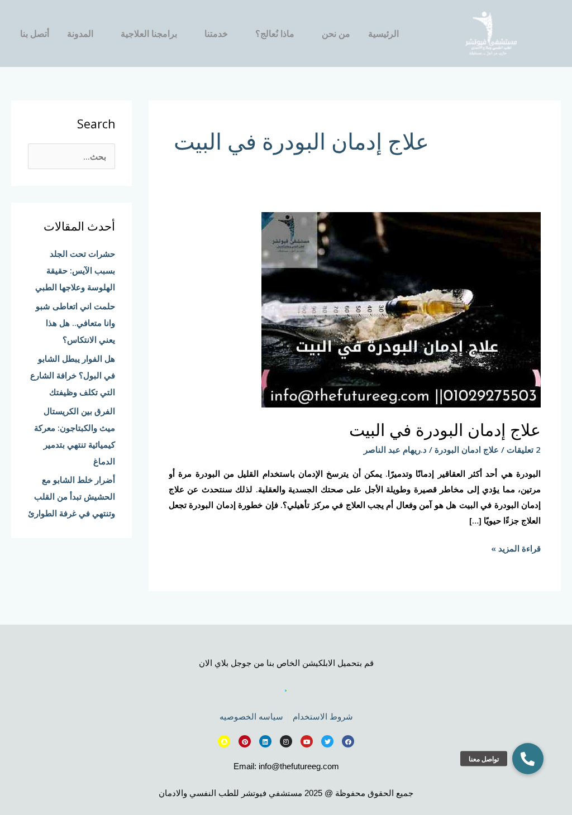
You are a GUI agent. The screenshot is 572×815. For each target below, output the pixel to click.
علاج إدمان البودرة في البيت (445, 429)
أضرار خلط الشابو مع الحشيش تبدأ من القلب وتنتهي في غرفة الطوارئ (71, 496)
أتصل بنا (34, 33)
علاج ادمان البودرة (467, 449)
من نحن (336, 33)
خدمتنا (216, 33)
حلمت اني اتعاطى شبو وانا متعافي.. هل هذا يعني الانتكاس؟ (75, 322)
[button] (528, 758)
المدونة (80, 33)
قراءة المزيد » (516, 547)
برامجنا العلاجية (149, 33)
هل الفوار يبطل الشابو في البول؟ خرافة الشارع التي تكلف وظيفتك (72, 375)
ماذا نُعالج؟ (274, 33)
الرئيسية (383, 33)
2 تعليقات (524, 449)
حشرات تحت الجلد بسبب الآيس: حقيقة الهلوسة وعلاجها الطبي (75, 270)
